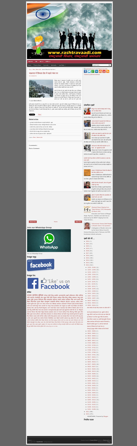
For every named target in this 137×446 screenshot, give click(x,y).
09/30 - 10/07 (92, 298)
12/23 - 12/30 (92, 269)
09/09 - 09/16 (92, 305)
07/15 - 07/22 (92, 347)
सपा (51, 303)
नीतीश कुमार (77, 312)
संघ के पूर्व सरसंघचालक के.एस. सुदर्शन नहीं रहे (97, 312)
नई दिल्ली (64, 314)
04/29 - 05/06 (92, 373)
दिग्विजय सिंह (42, 299)
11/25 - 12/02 (92, 279)
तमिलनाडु (72, 312)
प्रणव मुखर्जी (34, 318)
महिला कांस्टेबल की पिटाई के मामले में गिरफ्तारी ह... (99, 321)
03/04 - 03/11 (92, 390)
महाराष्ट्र (29, 308)
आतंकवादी (64, 303)
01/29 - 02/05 (92, 402)
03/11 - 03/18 (92, 388)
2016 (87, 255)
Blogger (106, 416)
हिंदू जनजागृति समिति (64, 324)
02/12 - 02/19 (92, 397)
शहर (41, 61)
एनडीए (70, 322)
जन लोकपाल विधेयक (57, 314)
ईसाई (73, 303)
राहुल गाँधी (46, 297)
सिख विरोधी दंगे (58, 322)
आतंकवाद (59, 303)
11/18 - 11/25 (91, 281)
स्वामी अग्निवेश (40, 316)
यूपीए (57, 310)
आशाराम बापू (67, 318)
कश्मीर (56, 295)
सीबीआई (54, 303)
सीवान (56, 326)
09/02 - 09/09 (92, 331)
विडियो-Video (80, 324)
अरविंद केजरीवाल (31, 320)
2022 (87, 243)
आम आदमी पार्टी (73, 324)
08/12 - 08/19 (92, 338)
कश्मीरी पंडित (35, 310)
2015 (87, 258)
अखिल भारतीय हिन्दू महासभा (50, 316)
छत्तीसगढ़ (48, 326)
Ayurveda (45, 65)
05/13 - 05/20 (92, 369)
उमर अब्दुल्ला (62, 306)
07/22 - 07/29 (92, 345)
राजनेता (47, 61)
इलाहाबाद (51, 312)
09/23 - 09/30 (92, 300)
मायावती (72, 314)
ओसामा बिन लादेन (75, 318)
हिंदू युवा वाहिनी (30, 326)
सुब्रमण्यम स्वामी (69, 310)
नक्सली (81, 318)
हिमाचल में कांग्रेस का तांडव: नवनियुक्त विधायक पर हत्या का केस (43, 124)
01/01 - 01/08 (92, 409)
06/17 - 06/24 (92, 357)
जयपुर (49, 306)
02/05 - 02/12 (92, 399)
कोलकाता (49, 314)
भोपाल (44, 303)
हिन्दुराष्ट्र (45, 308)
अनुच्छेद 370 (44, 324)
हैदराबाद (47, 312)
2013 (87, 262)
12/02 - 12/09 (92, 277)
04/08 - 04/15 (92, 381)
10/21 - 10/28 (92, 291)
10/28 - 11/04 (92, 288)
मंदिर (77, 295)
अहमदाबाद (73, 301)
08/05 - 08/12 (92, 340)
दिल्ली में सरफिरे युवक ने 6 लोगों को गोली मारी (97, 324)
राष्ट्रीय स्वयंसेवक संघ (36, 297)
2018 (87, 250)
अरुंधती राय (45, 306)
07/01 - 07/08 (92, 352)
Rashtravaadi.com (107, 440)
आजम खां (59, 316)
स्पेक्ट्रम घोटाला (65, 302)
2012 (87, 265)
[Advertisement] (42, 205)
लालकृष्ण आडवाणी (50, 302)
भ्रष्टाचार (29, 312)
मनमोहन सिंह (70, 299)
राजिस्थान (76, 320)
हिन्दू (52, 295)
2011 (87, 411)
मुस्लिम (41, 295)
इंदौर (78, 308)
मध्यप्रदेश (50, 299)
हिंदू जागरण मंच (52, 326)
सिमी (63, 322)
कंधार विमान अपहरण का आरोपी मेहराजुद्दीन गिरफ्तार (99, 319)
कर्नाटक (48, 303)
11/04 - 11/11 (91, 286)
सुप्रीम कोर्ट (34, 303)
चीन (74, 310)
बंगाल (38, 318)
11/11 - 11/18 (91, 284)
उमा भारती (32, 306)
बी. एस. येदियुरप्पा (79, 310)
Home (29, 65)
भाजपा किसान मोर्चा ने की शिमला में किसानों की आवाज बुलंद (42, 129)
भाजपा (29, 295)
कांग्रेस (35, 295)
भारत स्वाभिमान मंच (54, 324)
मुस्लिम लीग (43, 326)
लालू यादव (80, 316)
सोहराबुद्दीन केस (34, 322)
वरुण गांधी (80, 320)
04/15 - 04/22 (92, 378)
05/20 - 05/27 (92, 366)
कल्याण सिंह (75, 322)
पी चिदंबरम (69, 303)
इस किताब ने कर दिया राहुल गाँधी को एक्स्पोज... (98, 317)
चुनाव (38, 303)
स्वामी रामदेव (62, 299)
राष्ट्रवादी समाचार (39, 441)
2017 (87, 253)
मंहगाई (54, 310)
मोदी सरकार (54, 297)
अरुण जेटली (51, 308)
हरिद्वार (39, 322)
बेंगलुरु (37, 306)
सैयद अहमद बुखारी (37, 324)
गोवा (45, 322)
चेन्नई (67, 312)
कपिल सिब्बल (42, 320)
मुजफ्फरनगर (77, 314)
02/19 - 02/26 (92, 395)
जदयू (49, 324)
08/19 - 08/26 (92, 336)
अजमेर (29, 318)
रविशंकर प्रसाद (33, 316)
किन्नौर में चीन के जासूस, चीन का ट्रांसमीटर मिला (40, 131)
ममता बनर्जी (75, 316)
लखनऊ (74, 297)
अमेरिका (78, 301)
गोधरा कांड (41, 310)
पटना (41, 303)
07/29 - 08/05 (92, 343)
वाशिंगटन (70, 308)
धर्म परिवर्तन (80, 306)
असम (42, 322)
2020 (87, 246)
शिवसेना (75, 308)
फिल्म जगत (70, 316)
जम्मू (78, 297)
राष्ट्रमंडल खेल (64, 308)
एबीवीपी (37, 320)
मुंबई (32, 299)
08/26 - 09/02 (92, 333)
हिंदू (31, 310)
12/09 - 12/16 (92, 274)
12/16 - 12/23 (92, 272)
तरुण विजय (51, 320)
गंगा (80, 308)
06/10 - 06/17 (92, 359)
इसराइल (67, 322)
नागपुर (68, 314)
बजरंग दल (63, 320)
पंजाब (52, 306)
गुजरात (36, 299)
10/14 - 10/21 (92, 293)
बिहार (43, 302)
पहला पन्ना (30, 61)
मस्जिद (58, 302)
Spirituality (53, 65)
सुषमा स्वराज (33, 314)
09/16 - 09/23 (92, 303)
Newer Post (33, 221)
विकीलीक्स (51, 318)
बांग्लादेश (77, 303)
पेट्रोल (79, 322)
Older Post (78, 221)
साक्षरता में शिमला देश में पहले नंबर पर (43, 73)
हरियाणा (38, 314)
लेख (36, 61)
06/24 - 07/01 (92, 354)
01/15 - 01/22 (92, 404)
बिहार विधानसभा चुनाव (34, 302)
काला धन (56, 312)
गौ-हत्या (61, 312)
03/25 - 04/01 (92, 383)
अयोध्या (59, 297)
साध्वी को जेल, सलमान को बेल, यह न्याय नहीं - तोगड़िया (41, 127)
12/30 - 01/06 (92, 267)
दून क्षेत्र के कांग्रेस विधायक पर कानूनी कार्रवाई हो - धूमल (41, 122)
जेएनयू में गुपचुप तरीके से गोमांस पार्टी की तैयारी (97, 328)
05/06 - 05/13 (92, 371)
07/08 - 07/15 (92, 350)
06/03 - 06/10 (92, 362)
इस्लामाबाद (56, 306)
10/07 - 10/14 (92, 296)
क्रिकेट (47, 320)
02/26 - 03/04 (92, 392)
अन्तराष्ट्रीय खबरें (64, 295)
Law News (61, 65)
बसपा (67, 320)
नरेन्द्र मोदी (47, 295)
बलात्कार (46, 310)
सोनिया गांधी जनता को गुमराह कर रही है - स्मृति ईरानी (40, 133)
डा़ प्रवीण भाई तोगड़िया (71, 306)
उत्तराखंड (64, 316)
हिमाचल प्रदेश (38, 69)
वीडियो (28, 322)
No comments (33, 75)
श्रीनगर (55, 299)
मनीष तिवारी (49, 322)
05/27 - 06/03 (92, 364)
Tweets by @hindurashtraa (92, 74)
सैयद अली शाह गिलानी (37, 308)
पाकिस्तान (72, 295)
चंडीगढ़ (64, 312)
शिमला (34, 69)
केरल (40, 306)
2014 (87, 260)
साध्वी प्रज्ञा (62, 310)
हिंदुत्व (43, 312)
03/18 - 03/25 (92, 385)
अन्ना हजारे (77, 299)
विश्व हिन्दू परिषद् (67, 297)
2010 (87, 414)
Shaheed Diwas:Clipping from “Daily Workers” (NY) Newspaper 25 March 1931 (101, 209)
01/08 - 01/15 (92, 407)
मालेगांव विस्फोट (44, 318)
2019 (87, 248)
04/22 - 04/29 (92, 376)
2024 (87, 241)
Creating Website (93, 440)
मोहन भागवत (57, 308)
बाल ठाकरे (71, 320)
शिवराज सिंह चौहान (36, 312)
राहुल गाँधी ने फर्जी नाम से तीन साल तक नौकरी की (98, 314)
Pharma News (37, 65)
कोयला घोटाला (37, 326)
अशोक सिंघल (44, 314)
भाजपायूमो (50, 310)
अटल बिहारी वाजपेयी (59, 318)
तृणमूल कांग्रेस (57, 320)
